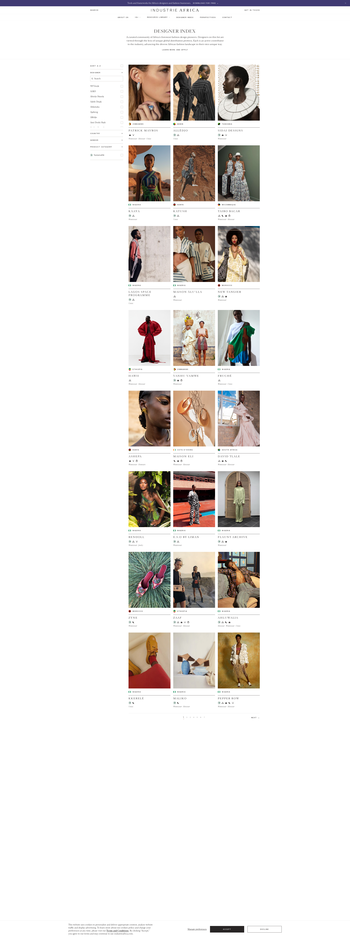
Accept (227, 929)
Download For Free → (206, 3)
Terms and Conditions (117, 931)
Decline (264, 929)
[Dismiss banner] (345, 3)
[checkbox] (122, 66)
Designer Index (184, 17)
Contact (227, 17)
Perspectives (208, 17)
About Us (123, 17)
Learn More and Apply (175, 50)
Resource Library (157, 17)
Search (94, 10)
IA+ (136, 17)
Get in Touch (252, 10)
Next (255, 718)
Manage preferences (197, 929)
